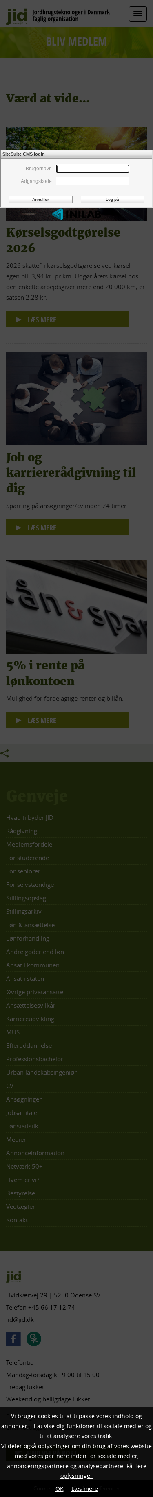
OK (59, 1489)
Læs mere (84, 1489)
